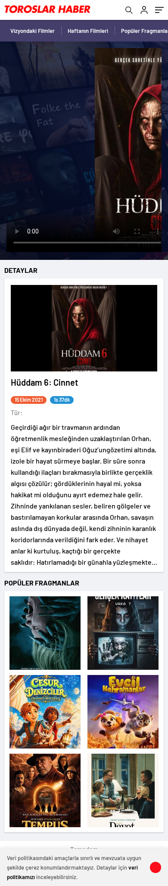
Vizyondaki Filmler (32, 30)
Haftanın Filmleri (88, 30)
